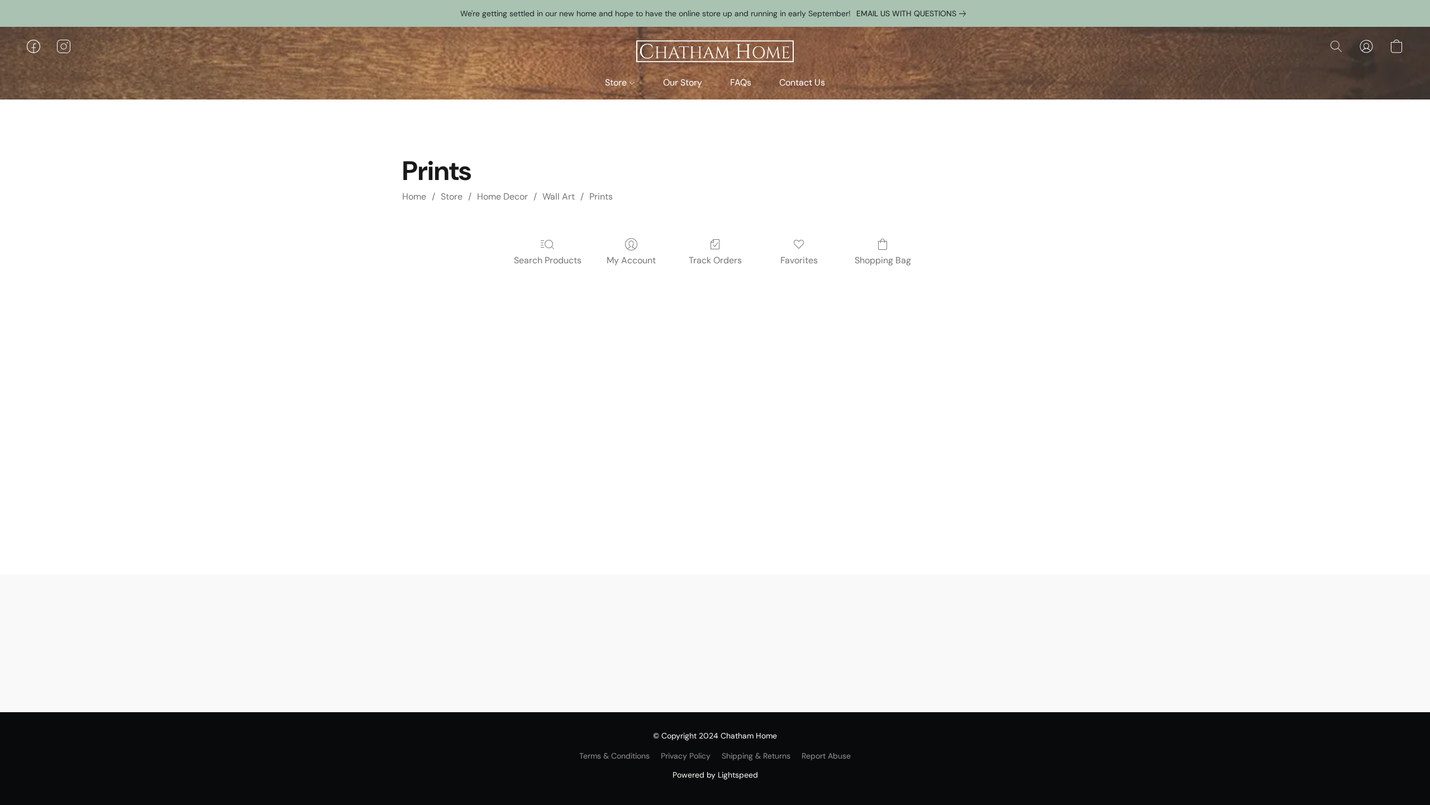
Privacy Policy (686, 756)
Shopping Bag (883, 260)
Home (414, 196)
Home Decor (502, 196)
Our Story (682, 82)
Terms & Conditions (614, 756)
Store (617, 82)
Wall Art (558, 196)
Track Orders (715, 260)
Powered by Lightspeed (715, 775)
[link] (913, 13)
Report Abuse (826, 756)
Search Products (547, 260)
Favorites (799, 260)
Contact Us (802, 82)
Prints (601, 196)
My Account (631, 260)
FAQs (740, 82)
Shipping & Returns (756, 756)
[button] (715, 52)
